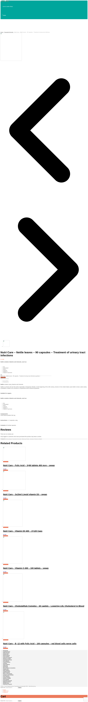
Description (5, 380)
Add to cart (3, 377)
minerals (32, 439)
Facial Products (6, 662)
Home (4, 15)
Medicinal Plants (25, 439)
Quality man (6, 654)
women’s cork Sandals (8, 674)
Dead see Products (7, 657)
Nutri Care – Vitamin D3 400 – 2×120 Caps (22, 531)
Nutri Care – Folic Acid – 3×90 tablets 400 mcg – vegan (29, 465)
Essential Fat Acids (8, 32)
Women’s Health (7, 658)
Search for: (3, 687)
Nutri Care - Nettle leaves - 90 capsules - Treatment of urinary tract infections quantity (20, 376)
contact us (5, 30)
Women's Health (38, 439)
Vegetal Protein (6, 651)
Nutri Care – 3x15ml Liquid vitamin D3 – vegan (25, 494)
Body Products (6, 655)
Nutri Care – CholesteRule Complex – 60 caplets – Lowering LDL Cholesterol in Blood (43, 606)
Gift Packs (5, 665)
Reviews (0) (6, 382)
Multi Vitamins (6, 652)
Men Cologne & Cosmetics (9, 667)
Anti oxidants (9, 439)
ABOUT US (5, 23)
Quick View (5, 461)
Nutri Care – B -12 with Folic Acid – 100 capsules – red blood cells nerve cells (39, 643)
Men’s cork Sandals (7, 673)
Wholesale (5, 650)
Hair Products (6, 656)
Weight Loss (6, 682)
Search (19, 687)
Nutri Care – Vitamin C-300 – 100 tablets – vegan (26, 568)
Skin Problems (6, 664)
